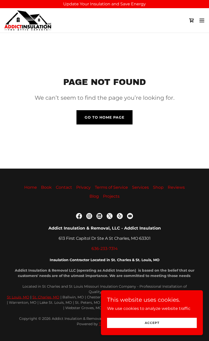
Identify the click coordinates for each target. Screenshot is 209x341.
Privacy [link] (83, 187)
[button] (202, 20)
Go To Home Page (104, 117)
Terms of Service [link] (111, 187)
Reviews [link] (176, 187)
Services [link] (140, 187)
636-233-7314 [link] (105, 248)
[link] (27, 20)
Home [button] (30, 187)
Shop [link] (158, 187)
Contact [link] (64, 187)
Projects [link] (111, 196)
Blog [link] (94, 196)
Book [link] (46, 187)
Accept (152, 323)
